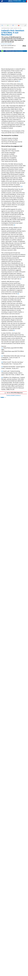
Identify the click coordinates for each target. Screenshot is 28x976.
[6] (14, 330)
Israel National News (5, 28)
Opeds (11, 28)
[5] (18, 293)
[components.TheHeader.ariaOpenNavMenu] (4, 1)
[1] (19, 81)
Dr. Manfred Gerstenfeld (7, 47)
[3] (14, 225)
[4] (20, 278)
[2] (21, 186)
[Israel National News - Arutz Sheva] (14, 1)
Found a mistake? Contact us (13, 395)
